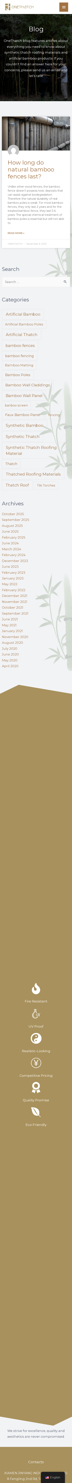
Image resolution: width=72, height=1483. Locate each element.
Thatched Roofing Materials (33, 474)
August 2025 (12, 526)
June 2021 (10, 619)
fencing (54, 415)
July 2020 (9, 648)
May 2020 (9, 660)
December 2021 (14, 596)
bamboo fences (20, 345)
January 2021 (12, 631)
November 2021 (14, 602)
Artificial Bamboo (23, 314)
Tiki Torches (46, 485)
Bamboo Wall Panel (24, 395)
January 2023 (13, 578)
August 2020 (12, 643)
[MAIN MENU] (63, 7)
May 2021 (9, 625)
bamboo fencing (19, 356)
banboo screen (16, 405)
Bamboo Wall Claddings (27, 385)
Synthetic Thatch (23, 436)
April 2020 (10, 666)
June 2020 (10, 654)
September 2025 (15, 520)
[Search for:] (36, 282)
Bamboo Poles (17, 375)
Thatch (11, 464)
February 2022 (13, 590)
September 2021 (15, 613)
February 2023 (13, 572)
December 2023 (15, 561)
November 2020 (15, 637)
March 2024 (11, 549)
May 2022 (9, 584)
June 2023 (10, 567)
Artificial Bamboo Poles (24, 324)
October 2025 (13, 514)
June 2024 (10, 543)
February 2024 (14, 555)
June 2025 (10, 531)
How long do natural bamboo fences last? (31, 169)
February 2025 (13, 537)
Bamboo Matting (19, 365)
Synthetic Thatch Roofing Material (31, 450)
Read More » (16, 233)
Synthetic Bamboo (24, 425)
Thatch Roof (17, 485)
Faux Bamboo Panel (22, 415)
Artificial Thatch (21, 334)
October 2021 (12, 607)
